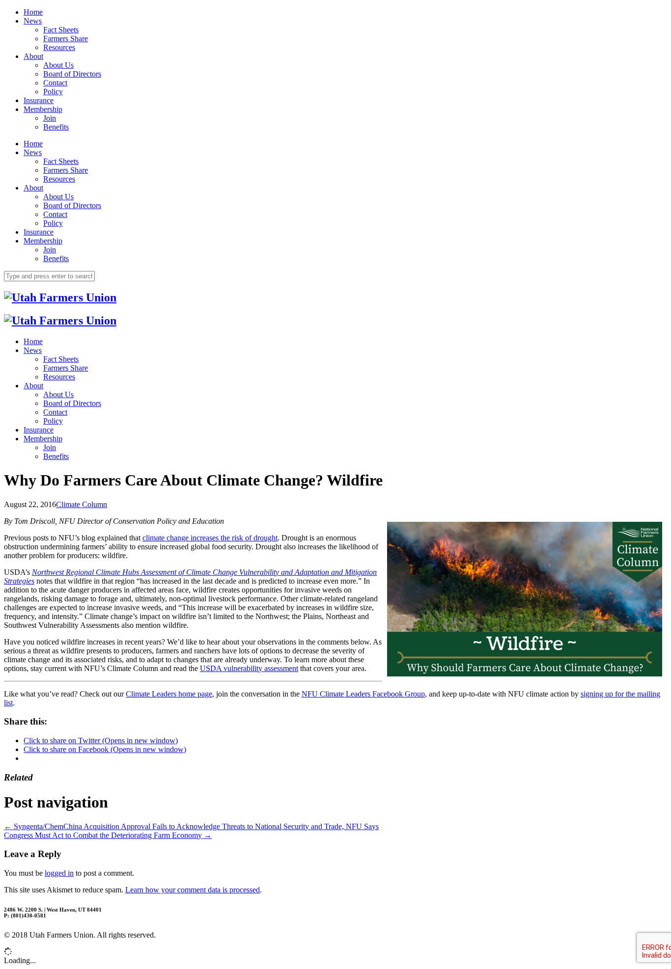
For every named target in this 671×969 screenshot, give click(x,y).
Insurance (39, 100)
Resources (59, 47)
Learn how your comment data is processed (192, 890)
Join (49, 118)
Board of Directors (72, 74)
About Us (58, 65)
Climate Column (81, 504)
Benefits (56, 127)
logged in (59, 873)
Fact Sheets (61, 30)
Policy (53, 91)
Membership (43, 109)
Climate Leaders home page (169, 694)
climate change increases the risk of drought (210, 538)
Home (33, 12)
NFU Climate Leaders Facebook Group (363, 694)
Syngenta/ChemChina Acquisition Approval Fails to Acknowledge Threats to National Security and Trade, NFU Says (191, 826)
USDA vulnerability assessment (249, 668)
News (33, 21)
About (33, 56)
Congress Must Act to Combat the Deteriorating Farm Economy (108, 835)
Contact (55, 83)
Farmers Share (65, 38)
